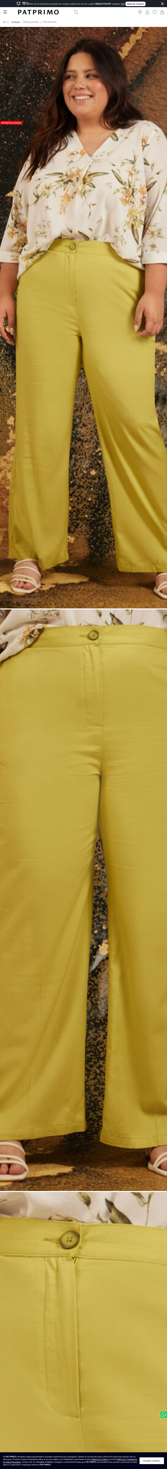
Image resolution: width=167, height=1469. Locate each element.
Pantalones (49, 22)
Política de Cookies (100, 1459)
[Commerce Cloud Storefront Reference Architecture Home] (38, 12)
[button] (140, 12)
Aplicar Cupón (135, 4)
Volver (15, 22)
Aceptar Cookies (151, 1460)
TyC (123, 4)
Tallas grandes (31, 22)
